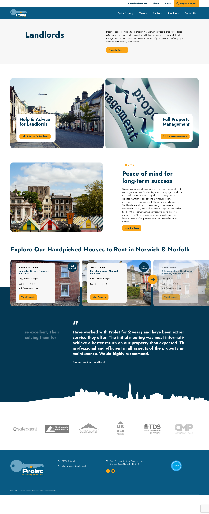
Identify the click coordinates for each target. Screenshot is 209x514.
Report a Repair (188, 3)
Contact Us (190, 13)
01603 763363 (68, 461)
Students (157, 13)
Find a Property (125, 13)
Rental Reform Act (137, 3)
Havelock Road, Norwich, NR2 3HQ (97, 261)
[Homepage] (18, 13)
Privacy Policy (35, 491)
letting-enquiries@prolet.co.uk (74, 466)
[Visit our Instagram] (113, 471)
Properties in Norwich (135, 228)
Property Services (117, 50)
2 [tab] (129, 165)
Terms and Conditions (25, 491)
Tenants (143, 13)
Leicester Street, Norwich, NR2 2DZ (26, 261)
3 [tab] (132, 165)
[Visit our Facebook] (108, 471)
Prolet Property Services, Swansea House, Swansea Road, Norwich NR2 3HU (127, 462)
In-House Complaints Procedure (48, 491)
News (168, 3)
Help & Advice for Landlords (22, 79)
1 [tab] (126, 165)
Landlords (173, 13)
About (156, 3)
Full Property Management (117, 79)
